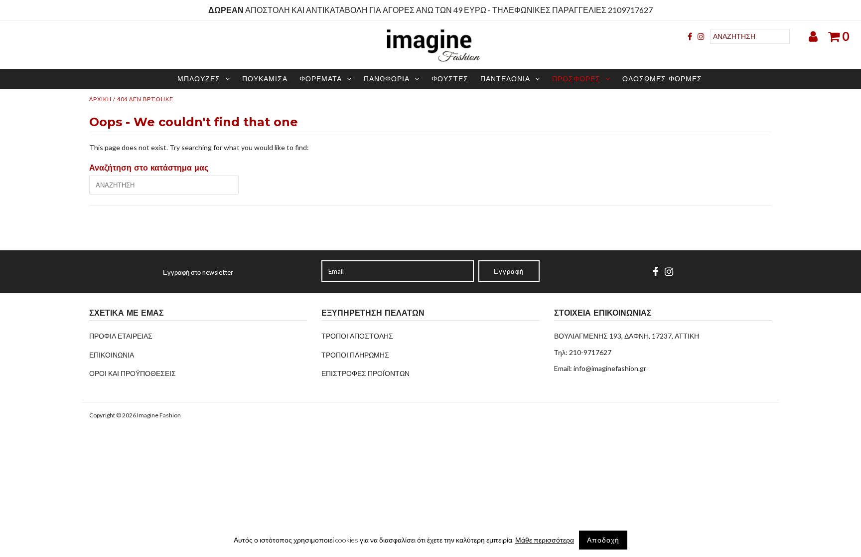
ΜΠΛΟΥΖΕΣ (198, 79)
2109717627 (630, 9)
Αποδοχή (603, 540)
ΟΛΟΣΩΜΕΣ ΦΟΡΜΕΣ (662, 79)
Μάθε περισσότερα (544, 540)
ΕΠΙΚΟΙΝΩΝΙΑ (111, 355)
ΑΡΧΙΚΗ (100, 99)
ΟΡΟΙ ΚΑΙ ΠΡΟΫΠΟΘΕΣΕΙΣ (132, 373)
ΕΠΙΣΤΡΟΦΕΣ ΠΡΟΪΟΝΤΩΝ (365, 373)
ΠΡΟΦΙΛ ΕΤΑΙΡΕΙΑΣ (120, 336)
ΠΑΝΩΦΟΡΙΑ (387, 79)
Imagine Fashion (159, 415)
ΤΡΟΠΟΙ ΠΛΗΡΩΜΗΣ (355, 355)
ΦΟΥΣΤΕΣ (449, 79)
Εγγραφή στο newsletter (198, 272)
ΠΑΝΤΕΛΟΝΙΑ (505, 79)
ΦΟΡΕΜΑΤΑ (320, 79)
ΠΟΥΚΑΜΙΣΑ (264, 79)
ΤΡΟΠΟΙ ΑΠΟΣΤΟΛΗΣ (357, 336)
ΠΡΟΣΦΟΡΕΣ (576, 79)
